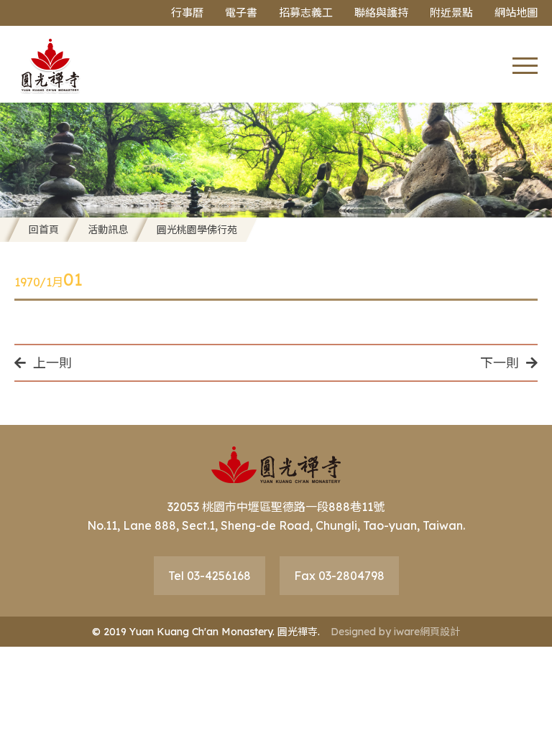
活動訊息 (108, 230)
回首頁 (44, 230)
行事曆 (187, 12)
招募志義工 (306, 12)
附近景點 (451, 12)
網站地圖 (516, 12)
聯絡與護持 (381, 12)
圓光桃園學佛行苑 (197, 230)
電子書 (241, 12)
